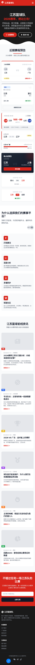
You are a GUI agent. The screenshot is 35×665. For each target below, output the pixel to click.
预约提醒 (17, 169)
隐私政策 (3, 646)
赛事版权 (3, 648)
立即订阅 (17, 600)
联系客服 (3, 635)
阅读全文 (6, 368)
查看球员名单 (17, 107)
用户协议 (3, 643)
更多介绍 (26, 35)
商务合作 (3, 633)
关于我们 (3, 628)
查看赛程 (11, 35)
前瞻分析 (27, 78)
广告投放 (3, 630)
